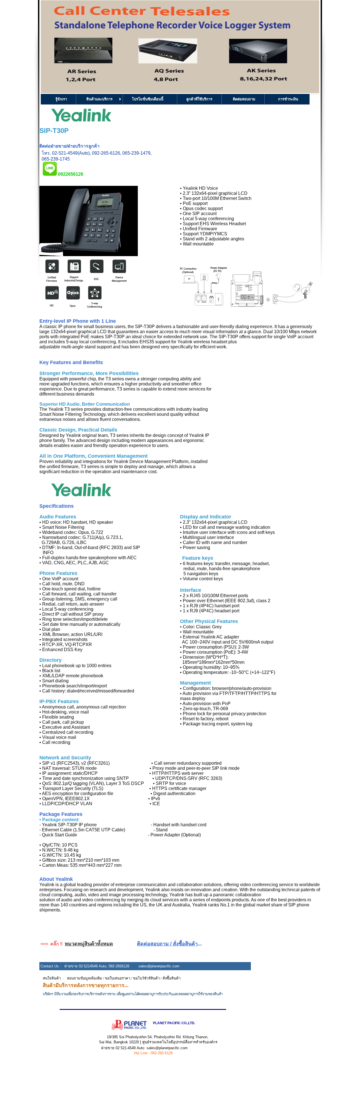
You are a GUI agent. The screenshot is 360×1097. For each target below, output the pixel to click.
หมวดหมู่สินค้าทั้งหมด (89, 944)
